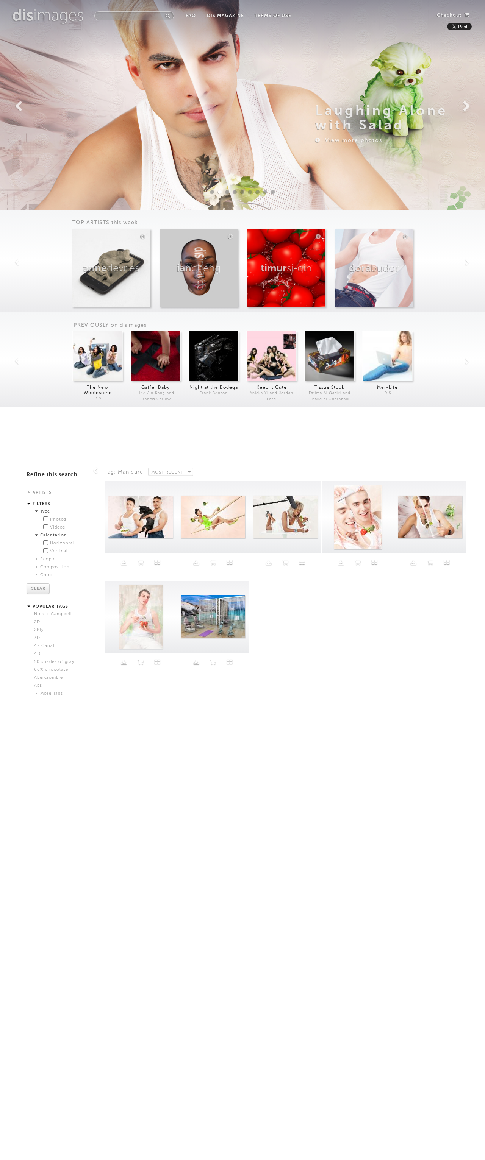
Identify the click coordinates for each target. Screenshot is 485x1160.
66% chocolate (51, 669)
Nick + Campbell (53, 613)
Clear (38, 588)
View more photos (351, 140)
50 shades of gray (54, 661)
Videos (57, 527)
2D (37, 621)
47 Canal (44, 645)
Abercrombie (48, 677)
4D (37, 653)
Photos (58, 519)
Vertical (59, 551)
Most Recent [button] (167, 472)
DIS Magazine (225, 15)
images (48, 15)
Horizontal (62, 543)
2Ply (39, 629)
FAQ (191, 15)
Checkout (450, 15)
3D (37, 637)
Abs (38, 685)
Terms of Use (273, 15)
